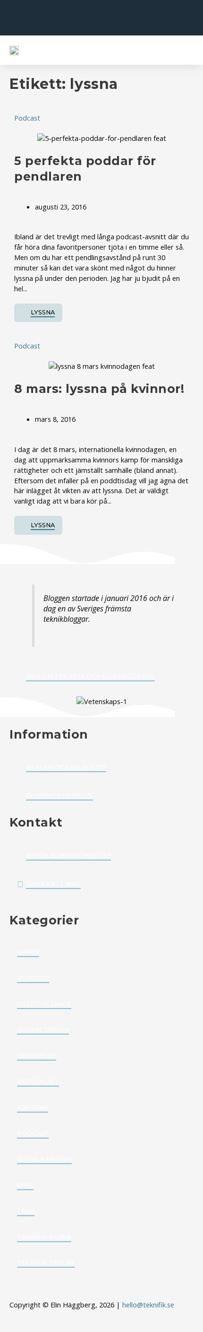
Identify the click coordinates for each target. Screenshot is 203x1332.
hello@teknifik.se (149, 1304)
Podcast (27, 117)
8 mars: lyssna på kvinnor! (99, 389)
